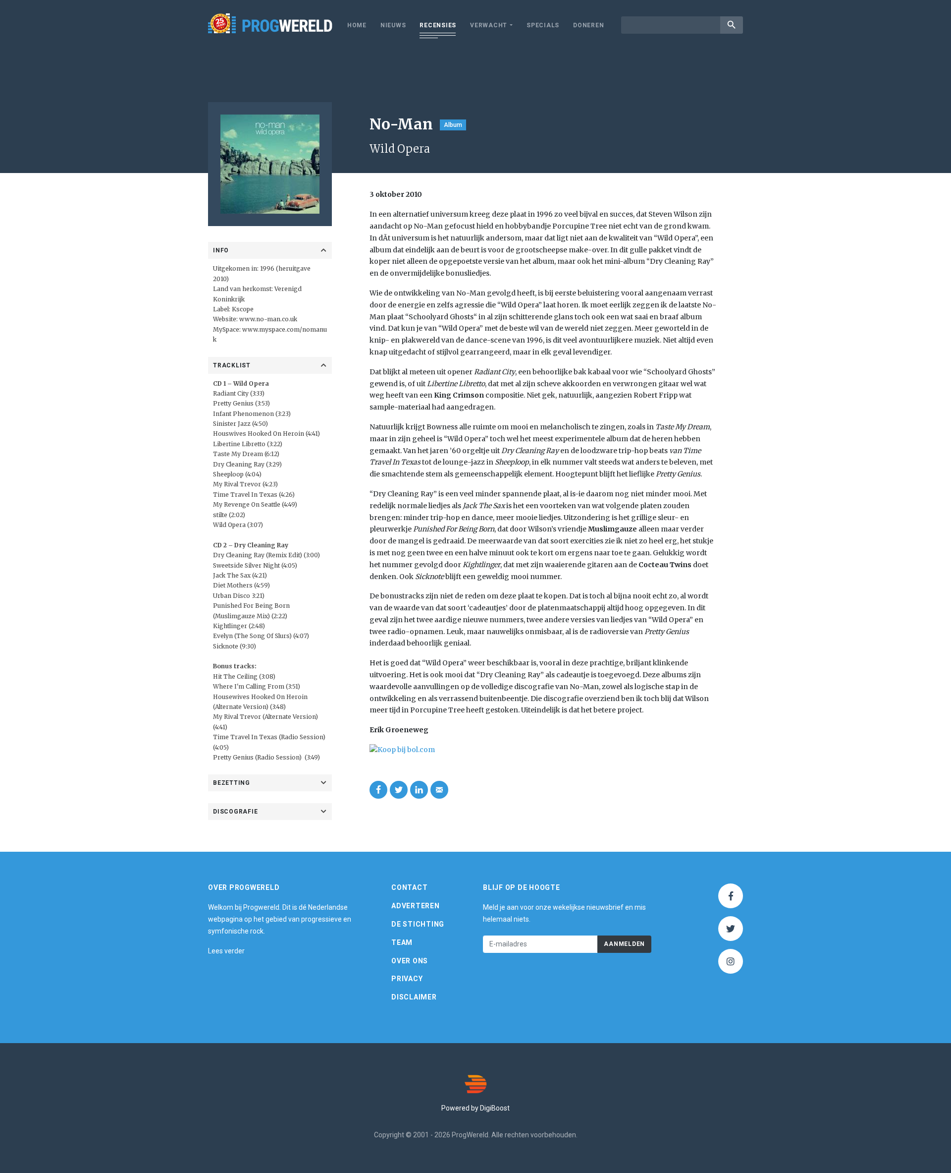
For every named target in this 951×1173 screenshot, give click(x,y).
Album (453, 124)
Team (402, 942)
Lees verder (226, 951)
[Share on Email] (439, 790)
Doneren (588, 25)
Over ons (409, 961)
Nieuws (393, 25)
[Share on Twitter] (399, 790)
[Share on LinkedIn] (419, 790)
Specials (543, 25)
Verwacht (488, 25)
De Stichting (417, 924)
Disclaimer (414, 997)
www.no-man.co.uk (268, 319)
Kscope (243, 309)
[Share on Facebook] (378, 790)
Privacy (407, 979)
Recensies (438, 25)
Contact (409, 887)
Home (357, 25)
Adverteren (415, 906)
